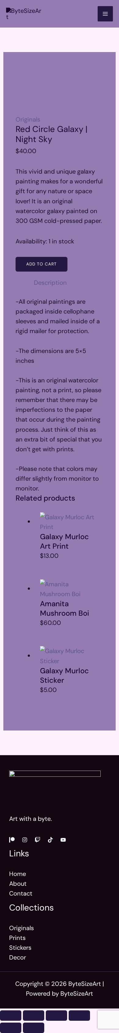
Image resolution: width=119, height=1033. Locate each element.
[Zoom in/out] (10, 1015)
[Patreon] (12, 840)
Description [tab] (50, 283)
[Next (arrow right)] (33, 1028)
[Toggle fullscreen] (33, 1015)
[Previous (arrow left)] (10, 1028)
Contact (20, 893)
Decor (17, 957)
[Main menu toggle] (105, 13)
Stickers (20, 948)
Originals (28, 119)
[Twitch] (37, 840)
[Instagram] (24, 840)
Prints (17, 938)
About (18, 884)
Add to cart (41, 264)
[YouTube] (63, 840)
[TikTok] (50, 840)
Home (17, 874)
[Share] (56, 1015)
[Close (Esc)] (79, 1015)
